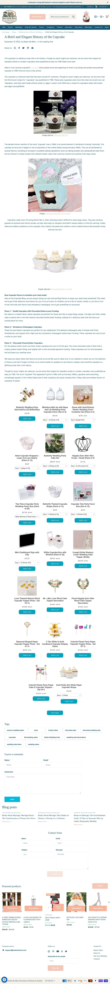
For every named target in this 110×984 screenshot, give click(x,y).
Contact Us (97, 946)
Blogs (14, 32)
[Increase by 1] (51, 905)
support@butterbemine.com (15, 950)
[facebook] (62, 951)
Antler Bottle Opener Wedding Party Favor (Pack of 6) (97, 919)
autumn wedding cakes (15, 730)
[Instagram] (49, 951)
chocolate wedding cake (91, 730)
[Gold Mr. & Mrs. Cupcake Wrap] (55, 261)
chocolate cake (70, 730)
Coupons (97, 959)
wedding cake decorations (76, 737)
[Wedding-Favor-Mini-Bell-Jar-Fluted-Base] (55, 112)
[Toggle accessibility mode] (96, 6)
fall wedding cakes (31, 737)
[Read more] (96, 16)
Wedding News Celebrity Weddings (30, 32)
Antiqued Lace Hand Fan (75, 918)
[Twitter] (66, 951)
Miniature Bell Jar (61, 135)
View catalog (37, 16)
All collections (3, 27)
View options (12, 908)
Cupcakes (35, 68)
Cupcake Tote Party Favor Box (58, 213)
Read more (6, 821)
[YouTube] (58, 951)
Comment (9, 772)
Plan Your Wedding (100, 956)
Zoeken (73, 16)
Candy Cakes (53, 730)
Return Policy (98, 950)
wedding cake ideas (14, 744)
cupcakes (12, 737)
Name (8, 760)
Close (107, 2)
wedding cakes (33, 744)
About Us (97, 953)
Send (12, 799)
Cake (36, 730)
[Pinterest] (53, 951)
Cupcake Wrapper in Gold (61, 289)
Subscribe (56, 968)
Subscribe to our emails (56, 956)
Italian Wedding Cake (52, 737)
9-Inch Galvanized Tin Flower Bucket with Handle (33, 919)
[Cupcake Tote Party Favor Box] (55, 185)
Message (60, 850)
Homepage (5, 32)
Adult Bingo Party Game (52, 919)
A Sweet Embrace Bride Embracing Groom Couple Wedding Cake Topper (11, 920)
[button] (1, 6)
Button (100, 886)
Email (46, 760)
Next (82, 6)
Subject (24, 850)
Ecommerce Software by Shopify (30, 981)
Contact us (90, 6)
